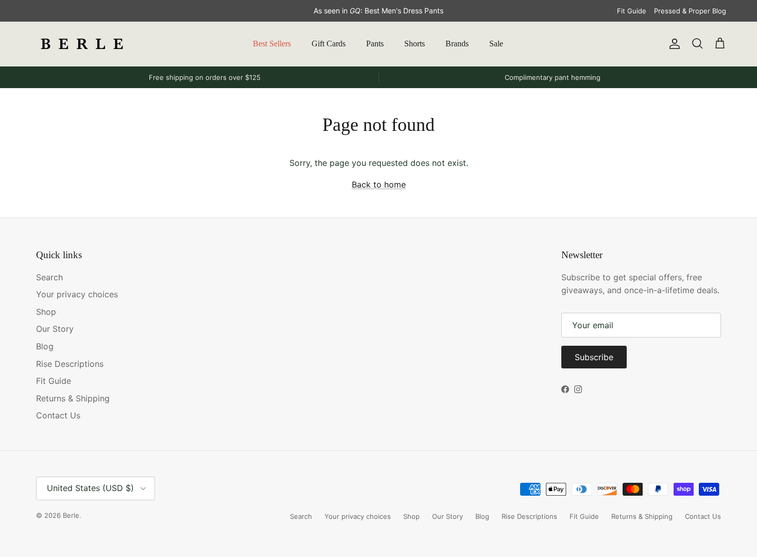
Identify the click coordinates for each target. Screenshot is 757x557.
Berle (71, 515)
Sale (496, 43)
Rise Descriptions (70, 364)
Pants (375, 43)
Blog (45, 346)
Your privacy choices (77, 294)
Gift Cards (329, 43)
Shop (46, 312)
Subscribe (594, 357)
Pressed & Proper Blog (690, 11)
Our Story (55, 329)
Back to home (379, 184)
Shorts (414, 43)
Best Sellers (272, 43)
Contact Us (58, 415)
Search (49, 277)
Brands (457, 43)
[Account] (672, 44)
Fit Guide (631, 11)
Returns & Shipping (73, 398)
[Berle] (82, 44)
